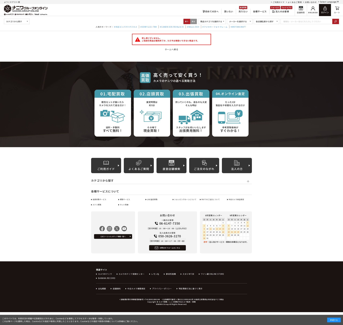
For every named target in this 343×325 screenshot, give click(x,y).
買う (187, 21)
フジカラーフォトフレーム (215, 26)
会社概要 (102, 288)
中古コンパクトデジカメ (126, 26)
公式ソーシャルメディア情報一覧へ (113, 236)
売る (193, 21)
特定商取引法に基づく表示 (190, 288)
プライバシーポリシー (162, 288)
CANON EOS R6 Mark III (172, 26)
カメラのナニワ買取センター (131, 274)
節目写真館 (171, 274)
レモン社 (155, 274)
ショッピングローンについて (185, 199)
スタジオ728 (188, 274)
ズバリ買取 (97, 204)
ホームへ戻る (171, 49)
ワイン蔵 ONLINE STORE (212, 274)
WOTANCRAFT (239, 26)
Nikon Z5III (193, 26)
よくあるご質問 (295, 2)
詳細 (121, 321)
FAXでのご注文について (211, 199)
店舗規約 (117, 288)
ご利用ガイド (279, 2)
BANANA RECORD (106, 278)
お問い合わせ (311, 2)
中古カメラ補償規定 (136, 288)
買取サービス (125, 199)
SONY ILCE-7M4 (149, 26)
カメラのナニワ (105, 274)
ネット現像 (124, 204)
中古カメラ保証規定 (236, 199)
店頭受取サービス (99, 199)
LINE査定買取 (152, 199)
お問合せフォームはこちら (170, 248)
